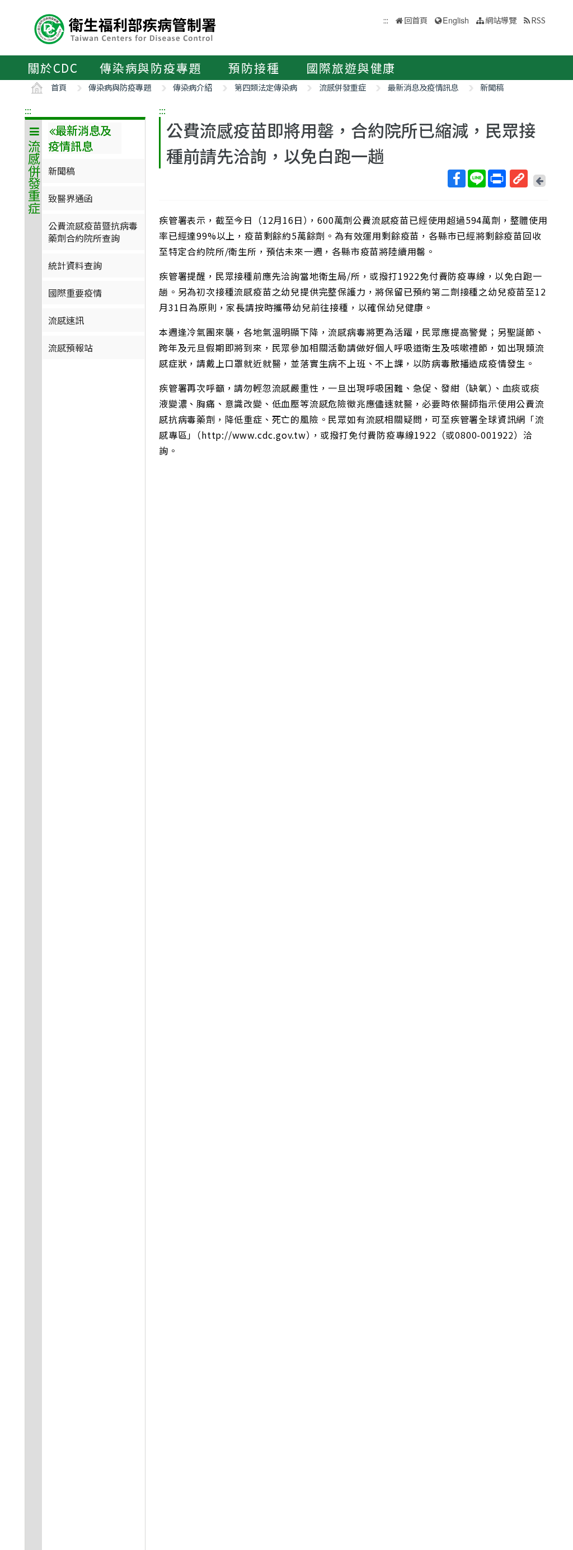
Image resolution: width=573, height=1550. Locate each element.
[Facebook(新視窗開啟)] (457, 178)
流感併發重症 (342, 87)
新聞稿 (492, 87)
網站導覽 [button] (500, 20)
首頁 (59, 87)
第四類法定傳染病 (265, 87)
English (456, 20)
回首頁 (416, 20)
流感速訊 (66, 320)
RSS (538, 20)
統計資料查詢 (75, 265)
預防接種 (253, 67)
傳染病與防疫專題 (150, 67)
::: (28, 110)
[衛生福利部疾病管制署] (125, 27)
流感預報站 (70, 347)
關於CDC (52, 67)
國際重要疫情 (75, 292)
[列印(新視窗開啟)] (497, 178)
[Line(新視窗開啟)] (477, 178)
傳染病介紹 (192, 87)
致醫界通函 (70, 198)
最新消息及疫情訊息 (423, 87)
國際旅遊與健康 (351, 67)
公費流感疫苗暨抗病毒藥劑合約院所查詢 (93, 232)
